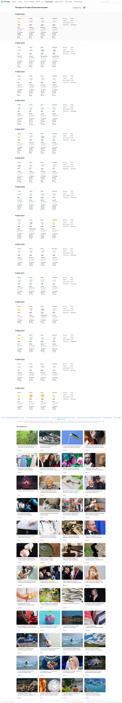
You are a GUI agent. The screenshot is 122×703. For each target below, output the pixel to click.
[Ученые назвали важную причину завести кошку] (49, 508)
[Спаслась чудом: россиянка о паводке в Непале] (72, 688)
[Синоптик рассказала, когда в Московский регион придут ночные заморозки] (94, 666)
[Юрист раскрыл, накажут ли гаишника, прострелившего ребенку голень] (72, 553)
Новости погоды (107, 417)
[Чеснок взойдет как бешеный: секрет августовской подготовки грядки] (27, 553)
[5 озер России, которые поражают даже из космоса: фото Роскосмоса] (94, 553)
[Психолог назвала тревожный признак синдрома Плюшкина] (72, 531)
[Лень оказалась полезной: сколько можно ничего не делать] (94, 508)
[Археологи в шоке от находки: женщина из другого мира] (72, 486)
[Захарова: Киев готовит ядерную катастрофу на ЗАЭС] (72, 666)
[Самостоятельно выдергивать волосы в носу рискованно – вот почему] (94, 576)
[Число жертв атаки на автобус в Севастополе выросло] (27, 531)
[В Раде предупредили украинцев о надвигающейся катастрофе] (72, 441)
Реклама (12, 702)
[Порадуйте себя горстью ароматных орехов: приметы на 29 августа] (27, 688)
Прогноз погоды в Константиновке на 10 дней (89, 417)
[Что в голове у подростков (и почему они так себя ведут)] (72, 508)
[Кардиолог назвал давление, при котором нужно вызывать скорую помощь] (27, 576)
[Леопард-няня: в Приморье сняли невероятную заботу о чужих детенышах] (27, 441)
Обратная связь (102, 702)
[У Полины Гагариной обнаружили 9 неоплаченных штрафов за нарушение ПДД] (94, 598)
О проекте (68, 702)
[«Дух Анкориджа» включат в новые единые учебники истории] (72, 576)
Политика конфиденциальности (78, 702)
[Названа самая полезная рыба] (72, 598)
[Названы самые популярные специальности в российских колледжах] (49, 531)
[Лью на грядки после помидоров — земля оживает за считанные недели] (49, 598)
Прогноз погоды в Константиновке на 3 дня (12, 417)
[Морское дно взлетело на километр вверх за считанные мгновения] (94, 643)
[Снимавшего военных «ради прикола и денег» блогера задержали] (27, 643)
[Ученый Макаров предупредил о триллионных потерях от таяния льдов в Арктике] (72, 643)
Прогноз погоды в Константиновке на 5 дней (37, 417)
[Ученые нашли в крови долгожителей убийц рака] (27, 508)
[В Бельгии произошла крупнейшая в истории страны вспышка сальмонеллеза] (27, 598)
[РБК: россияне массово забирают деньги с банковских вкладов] (49, 621)
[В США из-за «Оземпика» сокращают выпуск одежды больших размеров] (27, 463)
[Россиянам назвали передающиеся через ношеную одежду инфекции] (94, 621)
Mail (2, 702)
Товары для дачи (61, 419)
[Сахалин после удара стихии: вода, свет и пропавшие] (72, 621)
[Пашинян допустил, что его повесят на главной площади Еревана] (94, 531)
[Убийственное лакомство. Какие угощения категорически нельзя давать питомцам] (94, 441)
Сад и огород (117, 417)
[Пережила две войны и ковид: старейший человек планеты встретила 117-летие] (49, 486)
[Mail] (2, 1)
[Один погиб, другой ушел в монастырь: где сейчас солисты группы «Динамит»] (49, 463)
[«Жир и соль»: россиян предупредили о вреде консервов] (49, 553)
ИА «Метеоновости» (116, 702)
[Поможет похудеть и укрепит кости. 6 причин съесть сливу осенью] (72, 463)
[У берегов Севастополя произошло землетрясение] (94, 688)
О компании (6, 702)
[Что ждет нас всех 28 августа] (27, 486)
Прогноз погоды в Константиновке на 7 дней (63, 417)
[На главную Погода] (6, 1)
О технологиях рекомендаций (92, 702)
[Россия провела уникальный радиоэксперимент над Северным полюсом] (27, 666)
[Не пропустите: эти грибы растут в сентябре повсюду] (49, 666)
